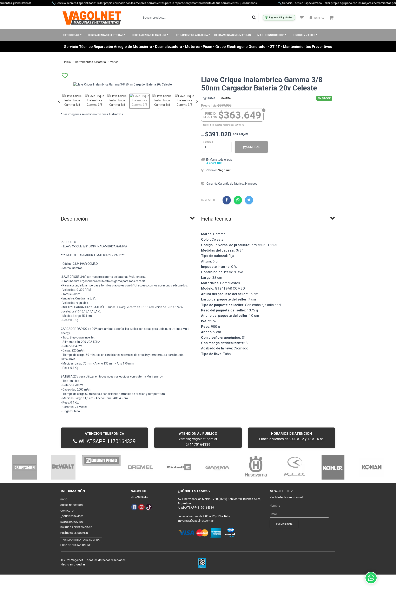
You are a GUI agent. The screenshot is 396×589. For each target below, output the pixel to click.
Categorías (71, 35)
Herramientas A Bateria (90, 62)
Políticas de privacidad (76, 527)
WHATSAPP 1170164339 (106, 441)
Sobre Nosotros (71, 505)
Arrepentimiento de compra (81, 539)
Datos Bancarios (72, 521)
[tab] (128, 218)
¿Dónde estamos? (72, 516)
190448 (210, 98)
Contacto (67, 510)
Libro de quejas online (75, 545)
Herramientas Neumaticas (232, 35)
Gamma (226, 98)
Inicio (67, 62)
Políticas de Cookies (74, 533)
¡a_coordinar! (214, 163)
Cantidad (208, 142)
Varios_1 (116, 62)
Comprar (253, 146)
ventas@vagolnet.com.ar (198, 439)
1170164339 (199, 444)
